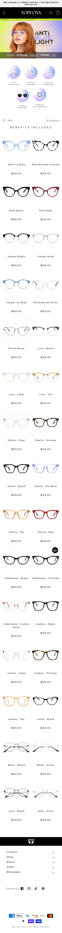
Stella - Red (46, 532)
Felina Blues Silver (45, 302)
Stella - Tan (16, 532)
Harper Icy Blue (16, 302)
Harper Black (16, 256)
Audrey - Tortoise (46, 673)
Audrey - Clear (16, 673)
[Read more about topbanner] (31, 20)
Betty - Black (16, 765)
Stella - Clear (16, 440)
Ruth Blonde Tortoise (45, 164)
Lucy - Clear (16, 394)
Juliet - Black (46, 719)
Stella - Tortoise (45, 440)
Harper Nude (45, 256)
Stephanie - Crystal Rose (16, 625)
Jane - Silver (45, 811)
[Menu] (3, 12)
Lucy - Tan (45, 394)
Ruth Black (16, 210)
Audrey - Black (45, 624)
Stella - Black (16, 486)
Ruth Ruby (45, 210)
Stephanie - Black (16, 578)
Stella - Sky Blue (45, 486)
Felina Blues (16, 348)
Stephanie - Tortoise (45, 578)
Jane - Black (16, 811)
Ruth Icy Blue (16, 164)
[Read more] (31, 841)
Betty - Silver (46, 765)
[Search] (51, 12)
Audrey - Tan (16, 719)
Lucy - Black (46, 348)
